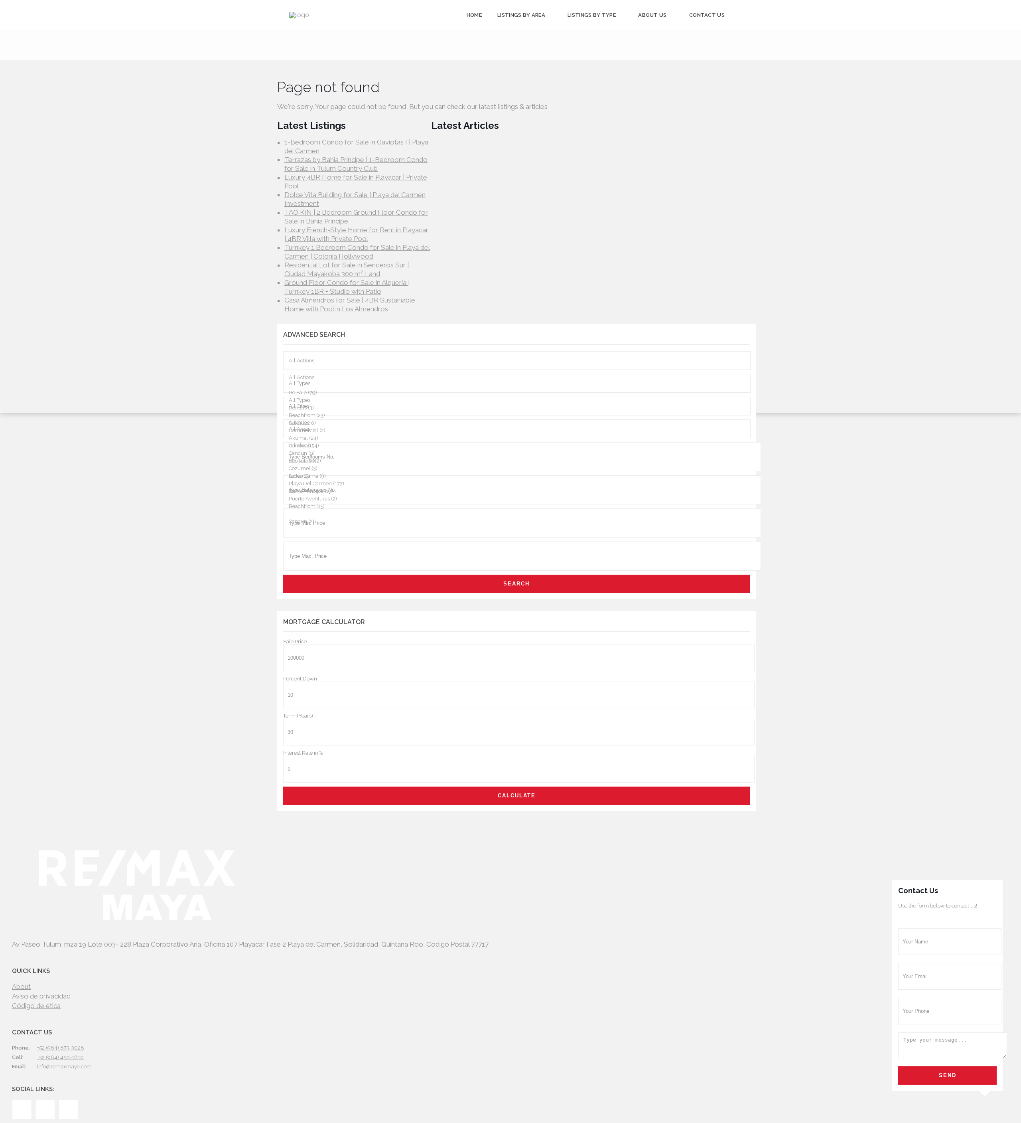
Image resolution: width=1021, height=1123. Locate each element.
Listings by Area (521, 15)
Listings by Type (592, 15)
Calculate (517, 796)
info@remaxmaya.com (64, 1067)
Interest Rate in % (303, 753)
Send (947, 1075)
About (21, 987)
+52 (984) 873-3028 (60, 1048)
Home (474, 15)
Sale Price (295, 642)
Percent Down (300, 679)
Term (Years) (298, 716)
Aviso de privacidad (41, 996)
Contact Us (707, 15)
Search (516, 584)
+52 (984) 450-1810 (60, 1057)
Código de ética (36, 1006)
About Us (652, 15)
